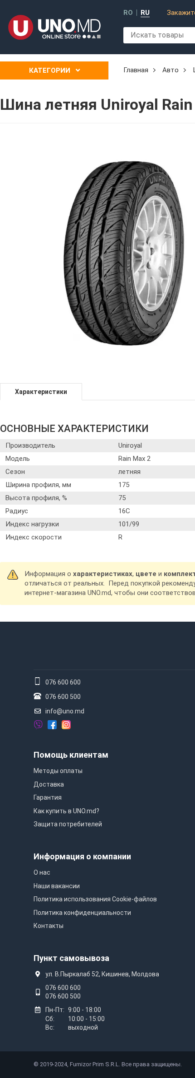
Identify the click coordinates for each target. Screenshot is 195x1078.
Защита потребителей (68, 824)
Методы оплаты (58, 770)
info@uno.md (64, 711)
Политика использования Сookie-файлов (95, 899)
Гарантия (48, 797)
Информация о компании (82, 856)
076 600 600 (63, 682)
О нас (42, 872)
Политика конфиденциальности (82, 912)
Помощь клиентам (71, 754)
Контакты (48, 925)
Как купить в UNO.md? (66, 811)
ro (128, 12)
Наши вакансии (57, 886)
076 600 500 (63, 696)
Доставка (49, 784)
